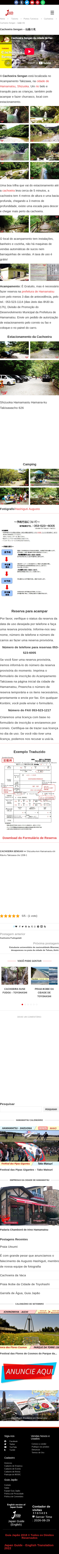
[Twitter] (27, 2)
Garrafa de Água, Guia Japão (20, 1296)
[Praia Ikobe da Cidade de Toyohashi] (44, 976)
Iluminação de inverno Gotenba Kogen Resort (28, 1357)
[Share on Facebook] (19, 926)
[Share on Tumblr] (32, 926)
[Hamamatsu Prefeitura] (29, 1209)
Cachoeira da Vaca (13, 1278)
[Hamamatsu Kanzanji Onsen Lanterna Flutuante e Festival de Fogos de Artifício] (29, 1146)
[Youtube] (32, 2)
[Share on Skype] (45, 926)
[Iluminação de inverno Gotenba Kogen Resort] (29, 1333)
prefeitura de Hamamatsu (38, 291)
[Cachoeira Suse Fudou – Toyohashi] (14, 976)
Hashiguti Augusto (27, 509)
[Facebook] (16, 2)
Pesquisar (7, 1104)
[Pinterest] (37, 2)
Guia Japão (10, 1483)
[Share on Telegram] (38, 926)
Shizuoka (23, 86)
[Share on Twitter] (23, 926)
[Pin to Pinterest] (26, 926)
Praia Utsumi (9, 1250)
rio (37, 86)
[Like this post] (16, 926)
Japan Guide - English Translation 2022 (29, 1550)
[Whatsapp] (43, 2)
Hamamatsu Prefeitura (13, 1233)
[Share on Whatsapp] (35, 926)
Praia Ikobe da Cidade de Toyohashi (44, 993)
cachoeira (8, 190)
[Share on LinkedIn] (29, 926)
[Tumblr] (21, 2)
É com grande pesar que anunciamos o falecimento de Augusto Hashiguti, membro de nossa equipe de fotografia (29, 1264)
